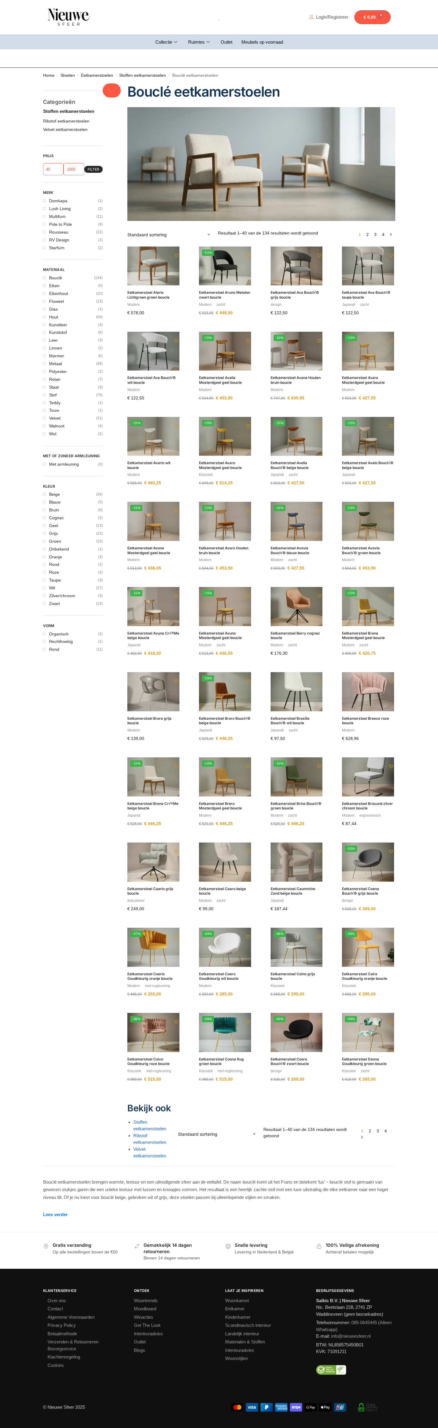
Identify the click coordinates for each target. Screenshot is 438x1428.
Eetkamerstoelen (101, 75)
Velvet (55, 425)
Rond (54, 656)
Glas (53, 316)
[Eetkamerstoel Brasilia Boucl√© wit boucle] (297, 691)
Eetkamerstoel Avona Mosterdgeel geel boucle (148, 550)
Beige (55, 501)
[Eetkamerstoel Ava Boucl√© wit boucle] (153, 351)
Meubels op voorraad (266, 42)
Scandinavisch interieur (251, 1325)
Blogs (140, 1350)
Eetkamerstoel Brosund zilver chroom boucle (367, 806)
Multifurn (58, 223)
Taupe (56, 587)
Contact (57, 1308)
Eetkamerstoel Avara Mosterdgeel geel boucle (363, 380)
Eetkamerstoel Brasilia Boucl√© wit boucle (290, 720)
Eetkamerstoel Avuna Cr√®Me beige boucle (153, 635)
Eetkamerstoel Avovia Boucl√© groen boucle (361, 550)
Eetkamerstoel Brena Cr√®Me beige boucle (153, 806)
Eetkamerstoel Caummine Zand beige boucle (293, 891)
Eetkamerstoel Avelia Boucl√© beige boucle (290, 465)
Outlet (226, 42)
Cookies (57, 1365)
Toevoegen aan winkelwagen (153, 327)
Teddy (55, 409)
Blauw (55, 509)
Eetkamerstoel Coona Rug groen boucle (221, 1061)
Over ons (57, 1300)
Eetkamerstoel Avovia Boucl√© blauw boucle (290, 550)
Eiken (54, 293)
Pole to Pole (61, 231)
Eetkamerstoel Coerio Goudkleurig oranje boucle (149, 976)
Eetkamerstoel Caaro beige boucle (222, 891)
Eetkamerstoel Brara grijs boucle (149, 720)
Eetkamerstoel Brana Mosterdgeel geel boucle (363, 635)
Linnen (56, 355)
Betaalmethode (66, 1333)
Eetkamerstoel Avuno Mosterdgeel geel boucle (220, 635)
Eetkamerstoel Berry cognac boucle (295, 635)
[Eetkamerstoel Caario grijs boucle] (153, 862)
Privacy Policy (62, 1325)
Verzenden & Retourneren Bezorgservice (77, 1345)
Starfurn (57, 254)
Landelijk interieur (244, 1333)
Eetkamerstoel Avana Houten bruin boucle (296, 380)
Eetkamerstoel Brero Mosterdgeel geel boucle (220, 806)
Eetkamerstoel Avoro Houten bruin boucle (223, 550)
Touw (55, 417)
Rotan (55, 386)
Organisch (60, 641)
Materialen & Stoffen (248, 1342)
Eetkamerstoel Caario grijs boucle (150, 891)
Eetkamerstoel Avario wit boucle (148, 465)
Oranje (56, 563)
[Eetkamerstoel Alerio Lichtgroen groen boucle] (153, 266)
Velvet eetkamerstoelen (153, 1152)
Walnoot (58, 433)
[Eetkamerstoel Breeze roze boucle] (368, 691)
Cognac (57, 525)
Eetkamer (236, 1308)
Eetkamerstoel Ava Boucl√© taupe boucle (366, 295)
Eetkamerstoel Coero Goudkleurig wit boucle (218, 976)
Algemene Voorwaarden (75, 1317)
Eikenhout (59, 300)
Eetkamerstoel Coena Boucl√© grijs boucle (360, 891)
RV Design (59, 247)
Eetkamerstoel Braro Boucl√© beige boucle (224, 720)
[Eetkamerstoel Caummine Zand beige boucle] (297, 862)
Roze (54, 579)
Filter (93, 176)
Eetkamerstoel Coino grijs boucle (293, 976)
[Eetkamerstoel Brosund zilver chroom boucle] (368, 776)
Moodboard (147, 1308)
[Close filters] (112, 90)
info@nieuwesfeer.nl (351, 1336)
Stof (53, 402)
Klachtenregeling (66, 1357)
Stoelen (69, 75)
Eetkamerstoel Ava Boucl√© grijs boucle (295, 295)
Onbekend (60, 556)
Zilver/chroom (64, 603)
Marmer (57, 363)
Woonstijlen (238, 1358)
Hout (54, 324)
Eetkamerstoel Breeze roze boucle (365, 720)
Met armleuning (65, 471)
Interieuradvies (150, 1333)
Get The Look (148, 1325)
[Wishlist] (170, 255)
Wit (52, 595)
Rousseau (59, 239)
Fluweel (56, 308)
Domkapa (59, 208)
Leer (53, 347)
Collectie (158, 42)
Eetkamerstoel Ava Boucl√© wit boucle (151, 380)
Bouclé (56, 285)
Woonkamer (239, 1300)
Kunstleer (59, 331)
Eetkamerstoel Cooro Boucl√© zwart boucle (290, 1061)
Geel (54, 532)
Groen (55, 548)
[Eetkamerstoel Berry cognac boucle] (297, 606)
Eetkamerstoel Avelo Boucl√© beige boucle (367, 465)
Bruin (54, 517)
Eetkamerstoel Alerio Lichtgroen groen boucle (148, 295)
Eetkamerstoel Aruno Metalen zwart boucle (224, 295)
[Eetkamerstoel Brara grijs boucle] (153, 691)
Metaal (56, 371)
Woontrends (148, 1300)
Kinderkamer (239, 1317)
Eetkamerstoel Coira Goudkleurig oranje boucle (364, 976)
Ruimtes (194, 42)
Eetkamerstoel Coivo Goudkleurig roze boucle (148, 1061)
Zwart (55, 610)
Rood (54, 571)
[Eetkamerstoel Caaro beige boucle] (225, 862)
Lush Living (60, 216)
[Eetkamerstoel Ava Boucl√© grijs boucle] (297, 266)
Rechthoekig (62, 648)
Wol (53, 441)
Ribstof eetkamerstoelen (153, 1139)
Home (49, 75)
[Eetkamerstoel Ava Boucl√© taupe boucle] (368, 266)
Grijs (53, 540)
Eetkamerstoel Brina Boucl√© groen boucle (296, 806)
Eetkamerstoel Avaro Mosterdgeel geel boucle (220, 465)
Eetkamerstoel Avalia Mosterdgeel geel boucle (220, 380)
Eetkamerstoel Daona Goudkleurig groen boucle (364, 1061)
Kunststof (59, 339)
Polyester (58, 378)
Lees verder (57, 1214)
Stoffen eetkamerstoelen (152, 75)
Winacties (145, 1317)
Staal (54, 394)
